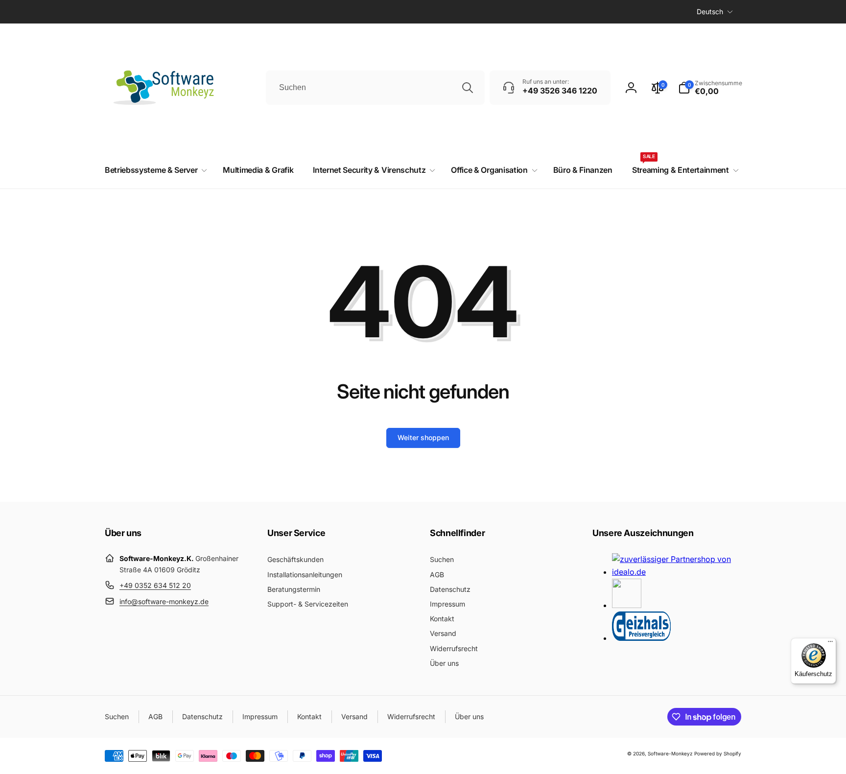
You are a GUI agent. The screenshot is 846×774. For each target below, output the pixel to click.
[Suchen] (467, 87)
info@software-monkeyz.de (164, 601)
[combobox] (375, 87)
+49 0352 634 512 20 (155, 585)
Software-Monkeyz (670, 753)
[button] (710, 87)
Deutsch (710, 11)
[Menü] (830, 644)
